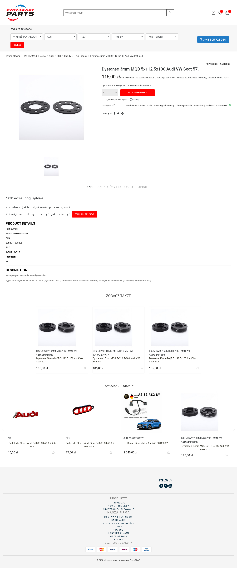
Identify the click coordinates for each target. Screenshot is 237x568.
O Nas (118, 526)
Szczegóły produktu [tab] (115, 187)
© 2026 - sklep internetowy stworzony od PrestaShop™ (118, 560)
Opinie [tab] (143, 187)
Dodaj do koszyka (137, 92)
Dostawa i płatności (118, 517)
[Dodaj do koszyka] (85, 368)
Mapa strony (118, 536)
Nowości (118, 530)
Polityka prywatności (118, 523)
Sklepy (118, 539)
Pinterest (122, 113)
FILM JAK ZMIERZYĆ (84, 214)
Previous (4, 429)
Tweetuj (118, 113)
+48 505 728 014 (215, 39)
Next (233, 429)
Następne (225, 64)
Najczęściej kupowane (118, 509)
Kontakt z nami (118, 533)
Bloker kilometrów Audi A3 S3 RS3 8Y (147, 443)
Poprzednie (211, 64)
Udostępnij (114, 113)
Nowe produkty (118, 506)
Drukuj (136, 99)
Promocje (118, 503)
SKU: (38, 351)
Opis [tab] (89, 187)
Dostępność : (109, 105)
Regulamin (118, 520)
